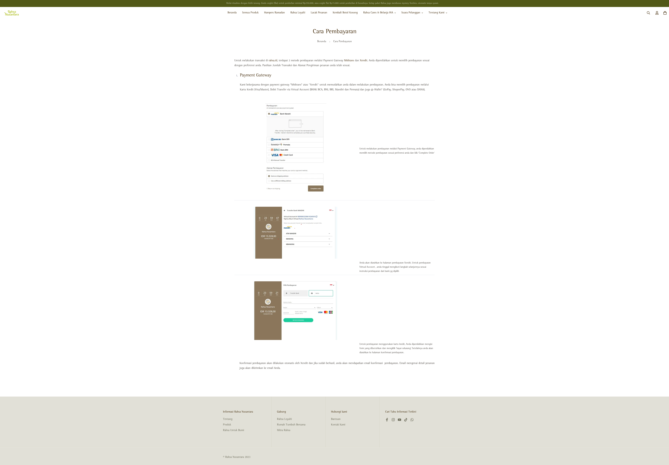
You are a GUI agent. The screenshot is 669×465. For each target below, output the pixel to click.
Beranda (232, 12)
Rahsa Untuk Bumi (233, 430)
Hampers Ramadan (274, 12)
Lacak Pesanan (319, 12)
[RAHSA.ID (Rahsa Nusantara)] (11, 13)
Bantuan (336, 419)
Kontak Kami (338, 425)
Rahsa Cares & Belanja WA (378, 12)
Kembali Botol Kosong (345, 12)
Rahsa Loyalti (297, 12)
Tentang (227, 419)
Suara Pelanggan (410, 12)
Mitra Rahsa (283, 430)
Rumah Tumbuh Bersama (291, 425)
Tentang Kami (436, 12)
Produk (227, 425)
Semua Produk (250, 12)
